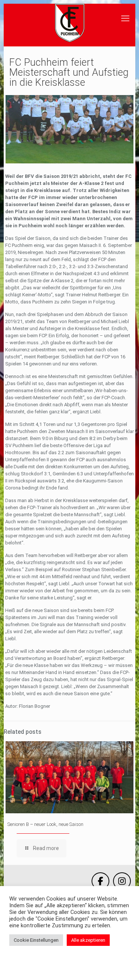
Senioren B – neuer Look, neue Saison (45, 824)
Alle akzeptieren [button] (88, 940)
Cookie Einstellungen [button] (36, 940)
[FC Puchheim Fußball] (69, 23)
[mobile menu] (125, 18)
